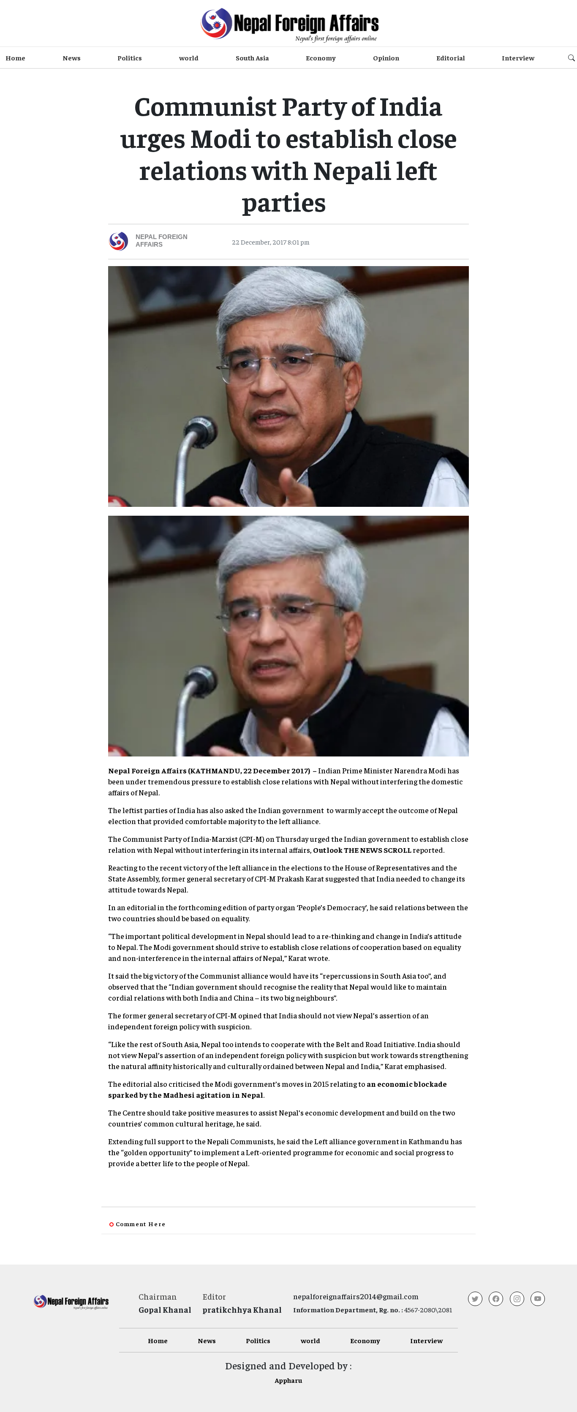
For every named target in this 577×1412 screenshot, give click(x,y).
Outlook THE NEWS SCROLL (362, 849)
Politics (129, 57)
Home (15, 57)
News (72, 57)
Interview (518, 57)
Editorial (450, 57)
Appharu (288, 1380)
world (189, 57)
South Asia (252, 57)
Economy (321, 57)
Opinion (386, 57)
